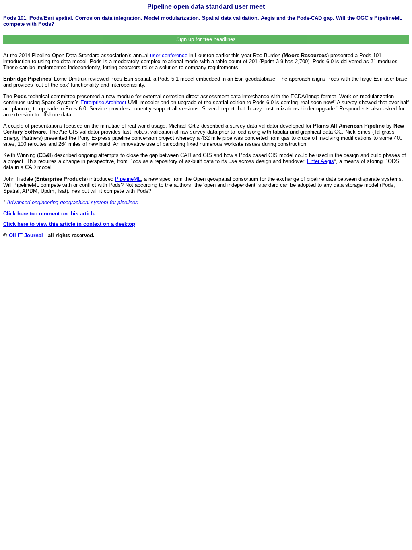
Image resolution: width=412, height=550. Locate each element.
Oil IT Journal (26, 235)
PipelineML (128, 179)
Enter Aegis (320, 161)
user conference (168, 55)
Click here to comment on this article (49, 214)
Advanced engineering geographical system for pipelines (72, 202)
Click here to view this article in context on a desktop (69, 224)
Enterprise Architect (103, 102)
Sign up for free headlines (206, 39)
